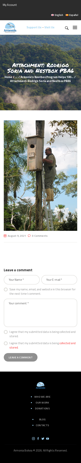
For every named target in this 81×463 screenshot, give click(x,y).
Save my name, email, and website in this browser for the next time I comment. (42, 291)
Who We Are (42, 397)
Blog (42, 419)
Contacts (42, 425)
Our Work (42, 402)
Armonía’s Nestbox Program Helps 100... (47, 77)
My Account (10, 5)
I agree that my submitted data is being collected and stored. (42, 334)
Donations (42, 408)
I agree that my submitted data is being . (42, 345)
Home (8, 77)
